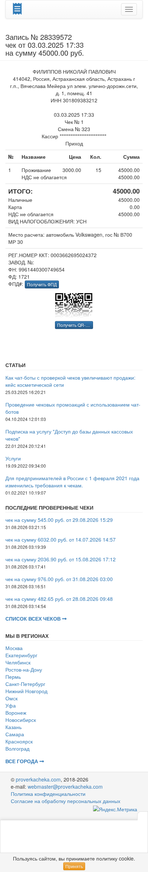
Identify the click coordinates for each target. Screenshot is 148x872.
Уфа (10, 705)
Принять (74, 866)
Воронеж (15, 712)
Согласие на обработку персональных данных (65, 800)
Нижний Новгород (26, 691)
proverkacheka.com (38, 779)
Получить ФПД (42, 284)
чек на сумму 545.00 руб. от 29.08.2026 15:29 (59, 519)
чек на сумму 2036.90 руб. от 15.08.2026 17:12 (60, 559)
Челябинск (18, 662)
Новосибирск (20, 719)
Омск (11, 698)
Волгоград (17, 748)
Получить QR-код (74, 325)
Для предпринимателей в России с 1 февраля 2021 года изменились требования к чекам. (72, 481)
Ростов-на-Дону (23, 669)
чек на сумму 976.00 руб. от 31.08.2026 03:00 (59, 579)
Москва (14, 647)
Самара (14, 734)
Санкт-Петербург (25, 683)
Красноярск (19, 741)
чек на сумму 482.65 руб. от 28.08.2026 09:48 (59, 598)
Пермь (13, 676)
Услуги (13, 458)
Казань (13, 726)
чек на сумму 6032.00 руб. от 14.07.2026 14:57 (60, 539)
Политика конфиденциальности (48, 793)
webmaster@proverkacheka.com (65, 786)
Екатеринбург (21, 655)
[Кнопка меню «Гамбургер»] (129, 9)
